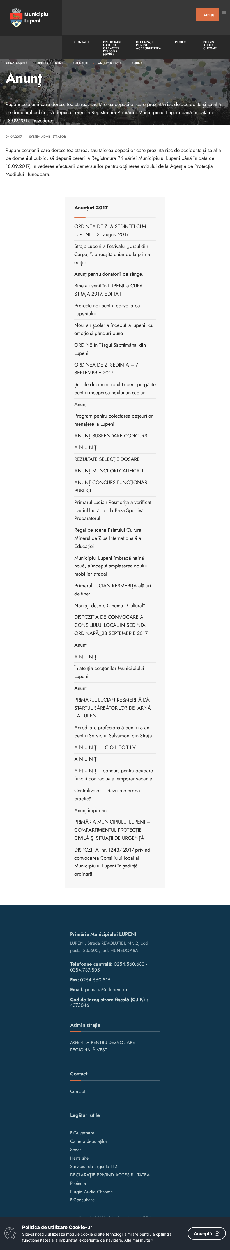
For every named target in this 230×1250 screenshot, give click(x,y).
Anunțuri (80, 63)
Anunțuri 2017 (109, 63)
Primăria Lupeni (50, 63)
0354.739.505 (85, 970)
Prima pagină (16, 63)
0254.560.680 (129, 964)
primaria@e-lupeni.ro (106, 989)
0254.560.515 (95, 979)
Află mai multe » (138, 1240)
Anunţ (136, 63)
